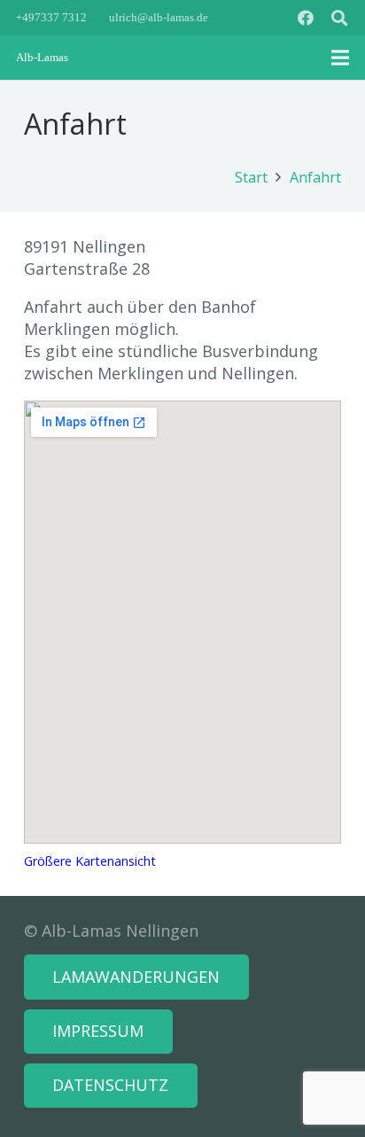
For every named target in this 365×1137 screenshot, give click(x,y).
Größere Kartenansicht (90, 861)
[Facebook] (306, 18)
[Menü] (340, 57)
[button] (339, 17)
